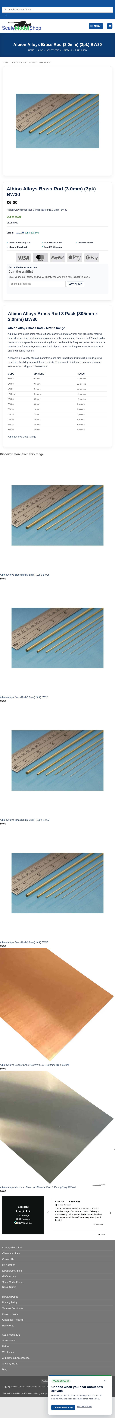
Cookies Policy (10, 1314)
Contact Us (8, 1259)
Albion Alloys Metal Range (22, 436)
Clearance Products (12, 1320)
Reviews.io (8, 1325)
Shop (40, 50)
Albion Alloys (32, 233)
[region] (79, 1213)
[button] (96, 26)
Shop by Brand (10, 1363)
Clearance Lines (11, 1253)
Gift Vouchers (9, 1276)
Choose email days (63, 1407)
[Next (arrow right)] (12, 1413)
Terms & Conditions (12, 1308)
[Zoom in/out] (3, 1400)
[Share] (20, 1400)
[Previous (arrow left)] (3, 1413)
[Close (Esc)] (29, 1400)
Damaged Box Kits (12, 1247)
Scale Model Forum (12, 1282)
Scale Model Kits (11, 1334)
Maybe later (84, 1406)
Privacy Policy (9, 1302)
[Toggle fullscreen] (12, 1400)
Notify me (75, 284)
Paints (5, 1346)
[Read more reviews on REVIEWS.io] (23, 1223)
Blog (4, 1369)
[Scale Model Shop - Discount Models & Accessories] (21, 26)
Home (31, 50)
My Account (8, 1265)
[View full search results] (5, 4)
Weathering (8, 1352)
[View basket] (109, 26)
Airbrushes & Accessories (15, 1358)
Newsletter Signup (12, 1270)
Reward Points (10, 1296)
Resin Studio (9, 1287)
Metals (68, 50)
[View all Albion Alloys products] (20, 233)
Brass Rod (81, 50)
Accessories (53, 50)
